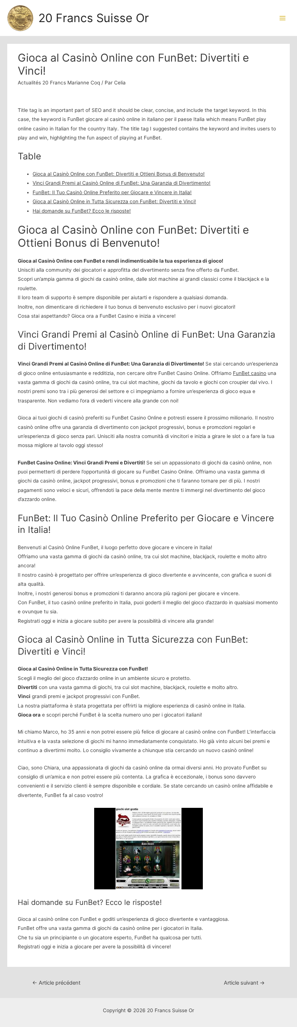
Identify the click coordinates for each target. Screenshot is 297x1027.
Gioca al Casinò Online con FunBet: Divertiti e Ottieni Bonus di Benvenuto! (119, 174)
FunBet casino (249, 373)
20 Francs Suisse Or (93, 18)
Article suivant (244, 983)
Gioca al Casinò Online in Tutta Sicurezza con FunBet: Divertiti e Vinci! (114, 201)
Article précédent (56, 983)
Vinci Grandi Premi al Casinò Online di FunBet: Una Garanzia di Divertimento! (121, 183)
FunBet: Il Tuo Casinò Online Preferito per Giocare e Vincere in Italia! (112, 192)
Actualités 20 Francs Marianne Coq (59, 82)
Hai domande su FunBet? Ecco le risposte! (82, 211)
